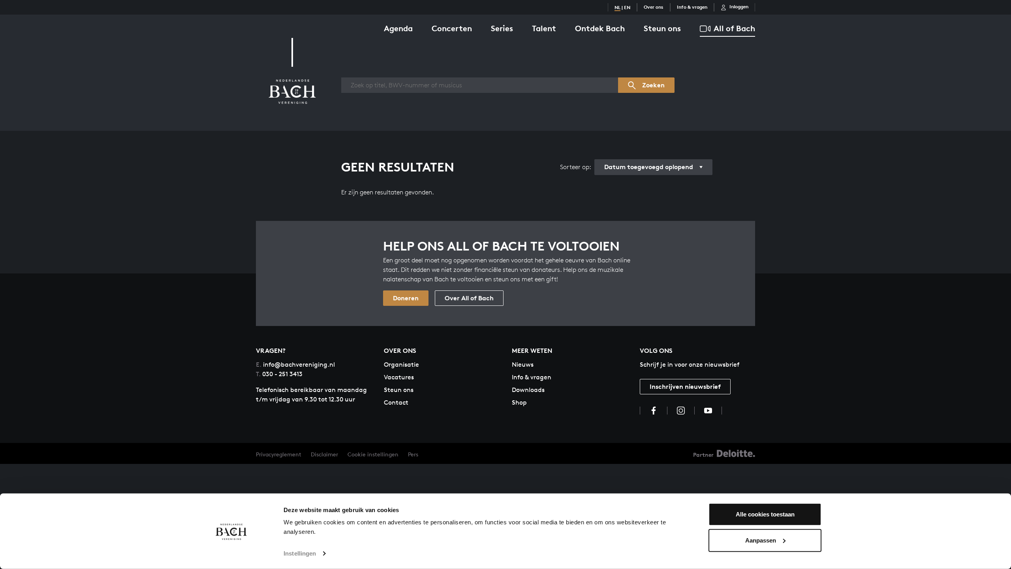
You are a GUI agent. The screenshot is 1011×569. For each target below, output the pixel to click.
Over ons (653, 7)
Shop (519, 402)
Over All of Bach (469, 298)
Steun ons (662, 28)
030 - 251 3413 (279, 374)
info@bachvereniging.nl (295, 364)
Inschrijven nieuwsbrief (685, 386)
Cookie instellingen (373, 454)
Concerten (452, 28)
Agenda (398, 28)
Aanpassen (760, 540)
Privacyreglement (278, 454)
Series (502, 28)
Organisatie (401, 364)
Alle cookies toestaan (765, 514)
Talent (544, 28)
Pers (413, 454)
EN (627, 7)
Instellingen (300, 553)
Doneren (406, 298)
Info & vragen (692, 7)
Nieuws (523, 364)
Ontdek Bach (600, 28)
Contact (396, 402)
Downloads (528, 390)
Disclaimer (324, 454)
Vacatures (399, 377)
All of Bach (734, 28)
